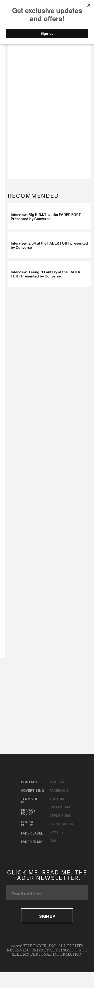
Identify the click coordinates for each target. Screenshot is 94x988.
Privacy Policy (28, 811)
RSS (52, 840)
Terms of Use (29, 800)
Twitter (56, 781)
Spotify (56, 831)
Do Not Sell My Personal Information (49, 952)
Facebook (58, 789)
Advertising (32, 789)
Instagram (59, 806)
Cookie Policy (27, 823)
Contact (29, 781)
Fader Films (32, 841)
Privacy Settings (50, 950)
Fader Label (32, 832)
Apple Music (60, 815)
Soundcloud (61, 823)
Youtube (57, 798)
